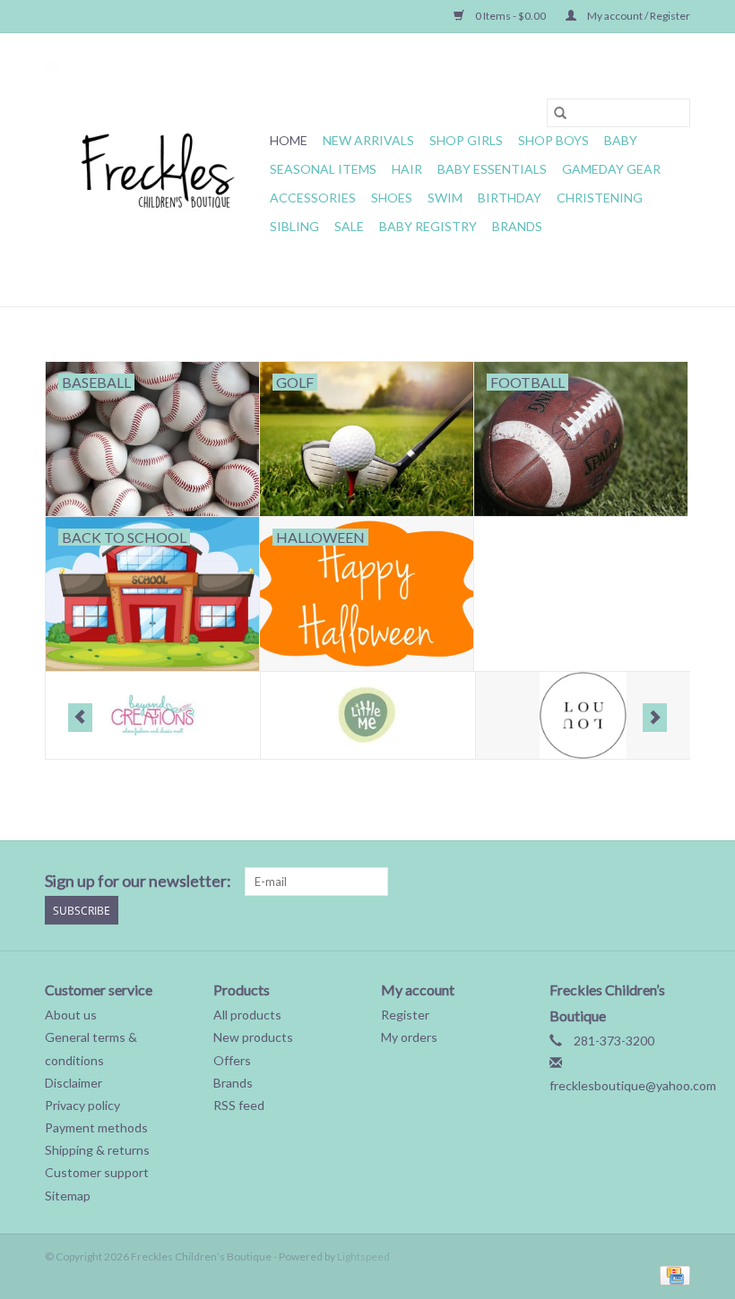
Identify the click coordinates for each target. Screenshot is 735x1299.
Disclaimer (73, 1082)
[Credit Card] (671, 1274)
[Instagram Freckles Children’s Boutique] (676, 881)
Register (405, 1014)
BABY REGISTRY (428, 226)
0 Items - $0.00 (510, 15)
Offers (232, 1060)
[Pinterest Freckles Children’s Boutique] (581, 881)
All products (247, 1014)
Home (288, 140)
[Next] (655, 717)
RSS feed (238, 1105)
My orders (409, 1037)
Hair (407, 168)
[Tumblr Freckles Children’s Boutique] (644, 881)
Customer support (97, 1172)
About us (71, 1014)
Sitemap (68, 1195)
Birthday (509, 197)
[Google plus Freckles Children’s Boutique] (550, 881)
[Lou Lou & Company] (583, 715)
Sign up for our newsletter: (138, 881)
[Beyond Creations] (153, 715)
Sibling (294, 226)
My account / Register (637, 15)
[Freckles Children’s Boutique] (154, 170)
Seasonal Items (323, 168)
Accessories (313, 197)
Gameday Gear (611, 168)
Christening (600, 197)
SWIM (445, 197)
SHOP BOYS (553, 140)
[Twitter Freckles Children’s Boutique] (519, 881)
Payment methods (96, 1127)
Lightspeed (363, 1256)
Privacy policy (82, 1105)
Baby (620, 140)
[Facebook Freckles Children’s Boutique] (487, 881)
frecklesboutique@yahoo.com (632, 1085)
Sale (349, 226)
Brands (517, 226)
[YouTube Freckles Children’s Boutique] (613, 881)
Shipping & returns (97, 1149)
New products (253, 1037)
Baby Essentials (492, 168)
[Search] (560, 113)
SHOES (391, 197)
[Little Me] (368, 715)
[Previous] (80, 717)
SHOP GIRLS (466, 140)
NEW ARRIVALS (368, 140)
